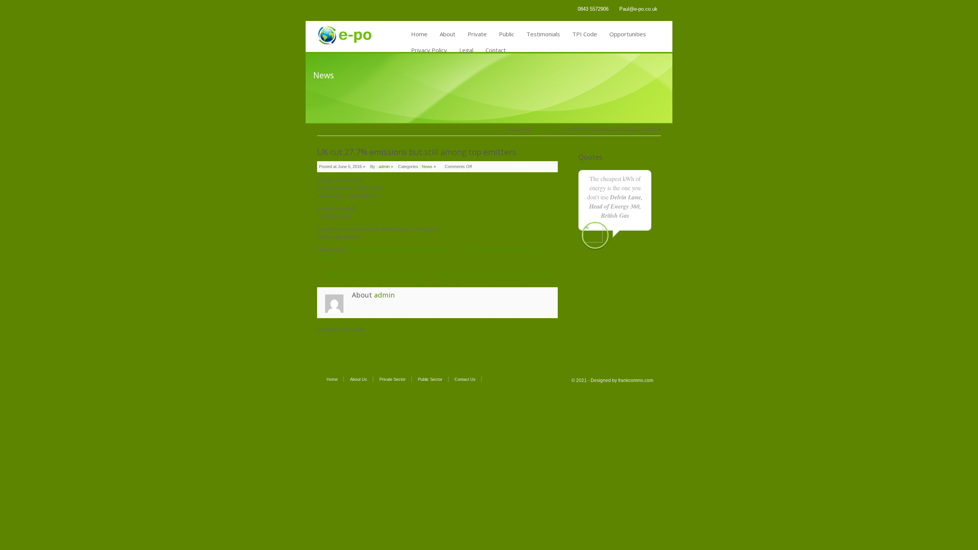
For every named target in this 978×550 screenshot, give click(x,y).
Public (506, 34)
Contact (496, 50)
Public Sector (430, 379)
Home (419, 34)
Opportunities (627, 34)
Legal (466, 50)
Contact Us (465, 379)
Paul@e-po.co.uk (638, 9)
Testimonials (543, 34)
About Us (358, 379)
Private (477, 34)
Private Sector (392, 379)
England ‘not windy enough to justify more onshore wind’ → (496, 275)
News (555, 129)
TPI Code (584, 34)
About (447, 34)
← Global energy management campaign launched (370, 275)
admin (384, 166)
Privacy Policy (429, 50)
